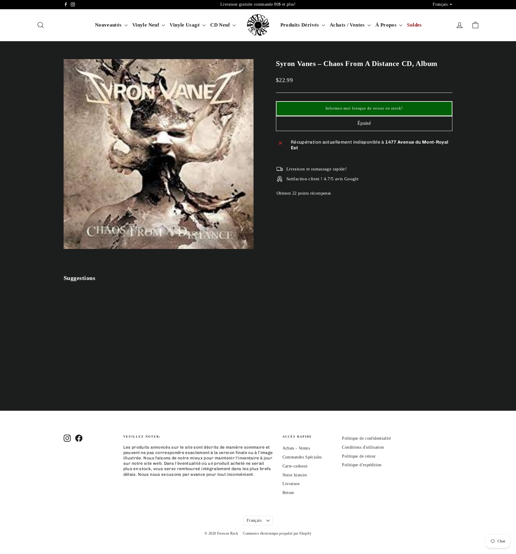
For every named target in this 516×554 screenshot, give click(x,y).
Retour (288, 492)
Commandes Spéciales (302, 457)
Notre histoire (294, 475)
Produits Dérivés (300, 25)
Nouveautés (109, 25)
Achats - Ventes (296, 448)
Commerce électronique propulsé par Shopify (277, 533)
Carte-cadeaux (295, 466)
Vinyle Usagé (185, 25)
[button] (364, 108)
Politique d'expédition (361, 465)
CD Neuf (220, 25)
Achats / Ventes (348, 25)
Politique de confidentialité (366, 438)
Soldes (414, 25)
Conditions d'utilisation (363, 447)
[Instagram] (73, 4)
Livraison (291, 483)
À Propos (386, 25)
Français (254, 520)
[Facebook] (66, 4)
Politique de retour (359, 456)
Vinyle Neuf (146, 25)
